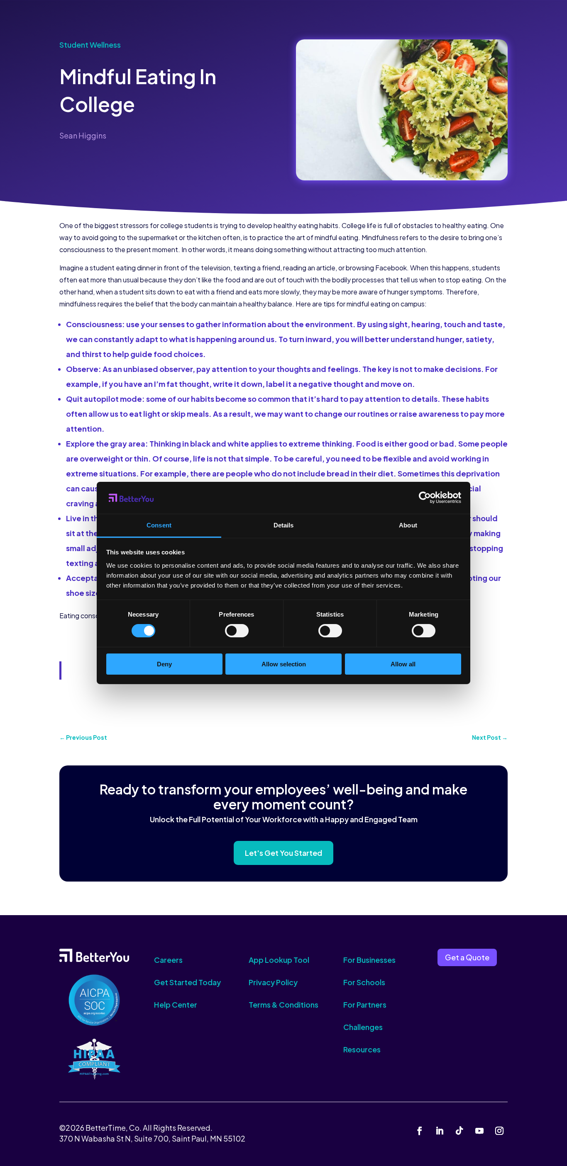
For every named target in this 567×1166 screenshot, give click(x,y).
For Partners (364, 1004)
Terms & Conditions (283, 1004)
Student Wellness (90, 44)
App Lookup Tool (279, 959)
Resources (362, 1049)
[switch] (237, 630)
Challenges (363, 1027)
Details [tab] (284, 525)
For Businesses (369, 959)
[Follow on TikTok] (459, 1130)
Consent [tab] (159, 525)
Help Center (175, 1004)
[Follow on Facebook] (419, 1130)
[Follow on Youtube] (479, 1130)
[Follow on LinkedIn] (439, 1130)
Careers (168, 959)
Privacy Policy (273, 982)
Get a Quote (467, 957)
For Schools (364, 982)
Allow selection (284, 664)
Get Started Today (187, 982)
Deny (164, 664)
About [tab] (408, 525)
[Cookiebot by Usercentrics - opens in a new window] (425, 497)
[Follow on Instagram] (499, 1130)
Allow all (403, 664)
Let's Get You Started (283, 852)
